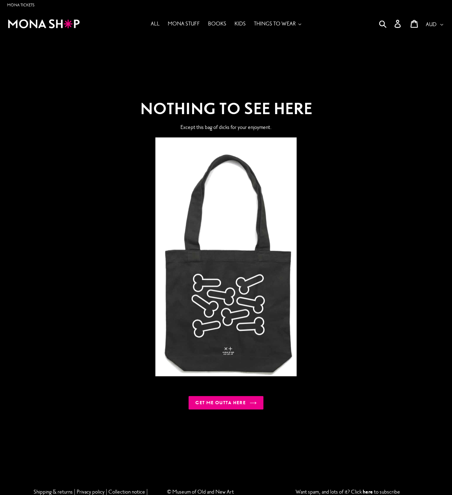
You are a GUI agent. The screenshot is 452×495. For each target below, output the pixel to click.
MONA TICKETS (21, 5)
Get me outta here (220, 403)
